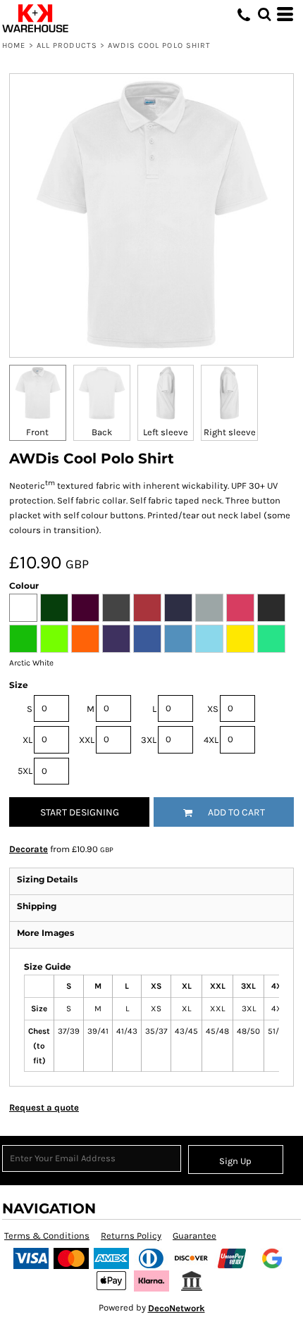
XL (27, 739)
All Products (67, 45)
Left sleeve (165, 432)
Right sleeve (230, 432)
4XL (211, 739)
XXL (86, 739)
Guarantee (194, 1235)
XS (212, 709)
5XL (25, 770)
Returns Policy (131, 1235)
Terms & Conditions (46, 1235)
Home (13, 45)
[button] (264, 14)
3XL (148, 739)
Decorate (28, 849)
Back (102, 432)
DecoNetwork (176, 1308)
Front (37, 432)
